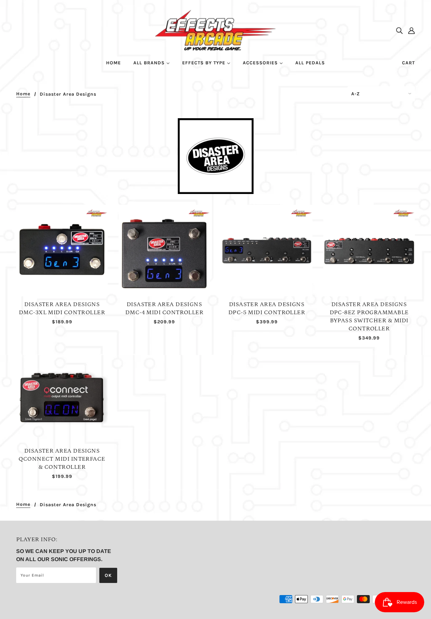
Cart (408, 63)
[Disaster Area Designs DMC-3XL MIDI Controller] (62, 250)
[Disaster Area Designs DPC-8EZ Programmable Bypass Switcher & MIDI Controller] (369, 250)
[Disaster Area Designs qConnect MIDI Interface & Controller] (62, 397)
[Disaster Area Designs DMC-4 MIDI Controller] (164, 250)
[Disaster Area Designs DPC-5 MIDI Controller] (266, 250)
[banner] (215, 30)
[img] (399, 30)
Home (23, 94)
